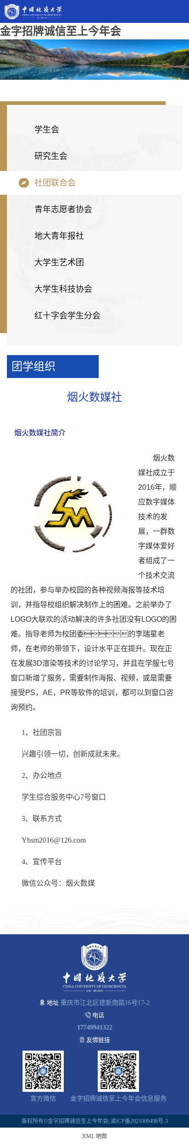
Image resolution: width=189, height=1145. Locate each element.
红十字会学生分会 (67, 315)
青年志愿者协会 (63, 209)
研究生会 (50, 156)
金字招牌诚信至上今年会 (60, 31)
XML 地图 (94, 1136)
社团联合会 (55, 182)
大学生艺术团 (59, 262)
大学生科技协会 (63, 289)
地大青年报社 (59, 236)
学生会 (46, 129)
